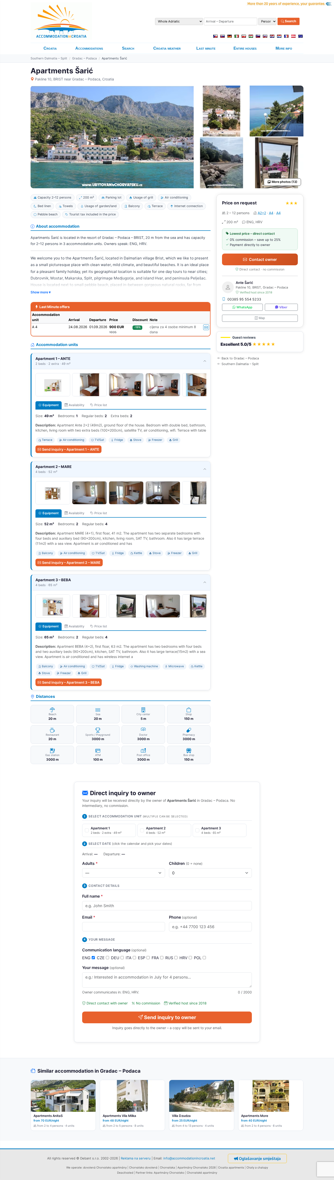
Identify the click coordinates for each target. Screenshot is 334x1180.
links (149, 1172)
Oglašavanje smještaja (260, 1158)
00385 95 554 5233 (244, 299)
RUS (169, 957)
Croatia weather (167, 48)
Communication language (114, 949)
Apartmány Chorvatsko (169, 1172)
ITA (129, 957)
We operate (74, 1167)
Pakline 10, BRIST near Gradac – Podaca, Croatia (74, 79)
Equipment (51, 405)
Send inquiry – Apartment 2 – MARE (71, 562)
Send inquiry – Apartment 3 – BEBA (71, 682)
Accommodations (89, 48)
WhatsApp (244, 307)
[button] (259, 341)
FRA (156, 957)
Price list (100, 405)
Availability (76, 405)
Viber (283, 307)
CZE (101, 957)
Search (290, 21)
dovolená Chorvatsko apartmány (105, 1167)
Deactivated (125, 1172)
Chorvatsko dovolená (143, 1167)
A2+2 (262, 213)
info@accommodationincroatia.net (189, 1158)
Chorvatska (167, 1167)
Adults (90, 863)
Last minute (205, 48)
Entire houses (245, 48)
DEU (116, 957)
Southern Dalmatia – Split (49, 58)
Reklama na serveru (136, 1158)
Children (185, 863)
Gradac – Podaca (84, 58)
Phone (183, 917)
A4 (271, 213)
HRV (184, 957)
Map (262, 318)
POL (198, 957)
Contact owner (263, 259)
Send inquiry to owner (170, 1017)
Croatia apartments (231, 1167)
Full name (92, 896)
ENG (87, 957)
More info (284, 48)
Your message (103, 967)
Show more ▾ (41, 292)
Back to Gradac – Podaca (240, 358)
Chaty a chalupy (257, 1167)
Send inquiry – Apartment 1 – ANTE (70, 449)
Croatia (50, 48)
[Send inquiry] (206, 327)
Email (88, 917)
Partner (140, 1172)
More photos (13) (284, 182)
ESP (142, 957)
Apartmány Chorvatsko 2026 (197, 1167)
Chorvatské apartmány (202, 1172)
